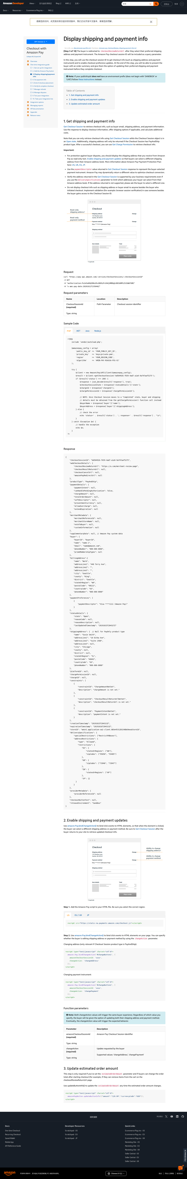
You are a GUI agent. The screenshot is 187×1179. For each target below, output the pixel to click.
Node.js (97, 331)
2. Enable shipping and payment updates (87, 99)
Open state (71, 141)
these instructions (86, 79)
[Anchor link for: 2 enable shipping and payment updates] (129, 820)
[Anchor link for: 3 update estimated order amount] (120, 1068)
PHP (69, 331)
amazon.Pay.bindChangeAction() (81, 825)
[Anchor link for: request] (74, 271)
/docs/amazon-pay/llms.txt (82, 48)
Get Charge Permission (122, 144)
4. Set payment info (39, 80)
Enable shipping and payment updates (104, 158)
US (73, 165)
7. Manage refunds (39, 89)
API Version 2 (40, 42)
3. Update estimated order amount (84, 103)
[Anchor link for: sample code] (80, 323)
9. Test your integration (41, 96)
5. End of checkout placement (43, 83)
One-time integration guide (39, 65)
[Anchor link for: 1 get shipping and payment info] (116, 121)
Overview (33, 61)
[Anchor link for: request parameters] (89, 292)
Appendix (33, 112)
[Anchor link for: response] (76, 448)
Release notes (35, 115)
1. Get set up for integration (42, 68)
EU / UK (78, 915)
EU (80, 165)
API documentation (37, 109)
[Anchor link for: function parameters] (89, 1008)
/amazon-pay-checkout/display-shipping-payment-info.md (117, 48)
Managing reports (36, 105)
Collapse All (30, 56)
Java (87, 331)
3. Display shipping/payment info (44, 75)
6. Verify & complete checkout (43, 86)
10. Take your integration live (43, 99)
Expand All (37, 56)
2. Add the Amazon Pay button (43, 71)
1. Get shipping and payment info (84, 95)
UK (77, 165)
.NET (78, 331)
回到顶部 (93, 1117)
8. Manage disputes (39, 92)
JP (84, 165)
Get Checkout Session (73, 126)
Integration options (37, 102)
